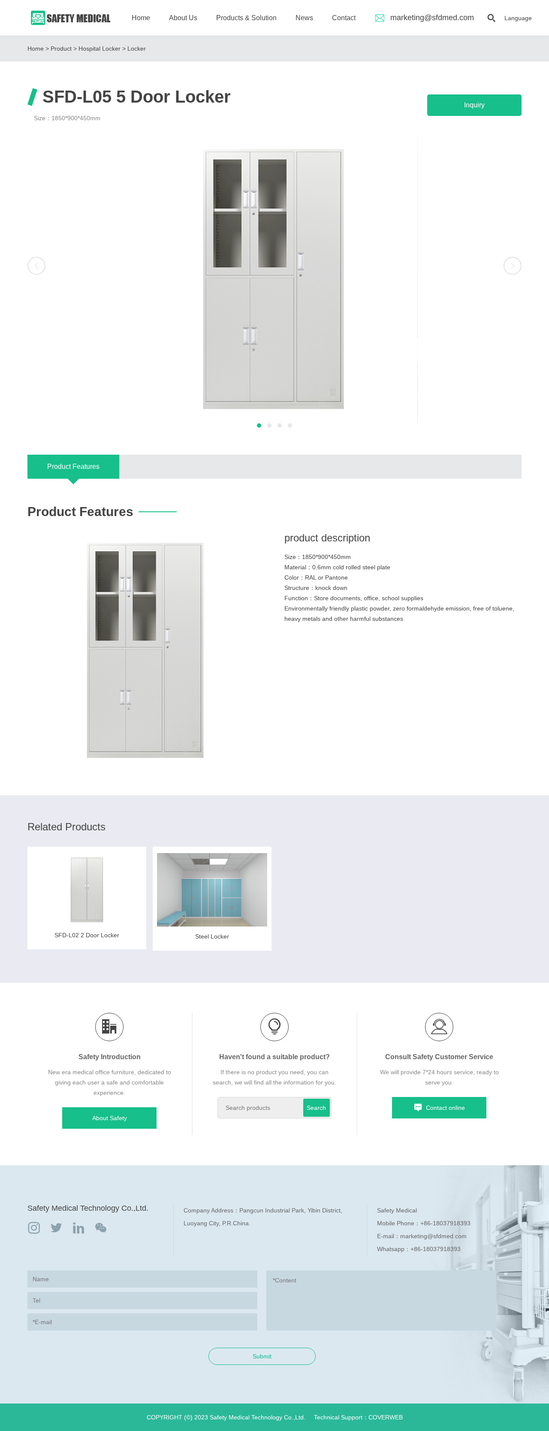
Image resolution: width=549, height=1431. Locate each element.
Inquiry (474, 105)
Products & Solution (246, 17)
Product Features (73, 466)
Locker (136, 48)
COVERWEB (385, 1417)
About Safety (109, 1118)
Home (141, 17)
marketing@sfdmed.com (432, 17)
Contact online (445, 1107)
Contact (344, 17)
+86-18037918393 (445, 1223)
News (304, 17)
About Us (183, 17)
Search (316, 1107)
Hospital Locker (99, 48)
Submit (262, 1356)
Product (61, 48)
